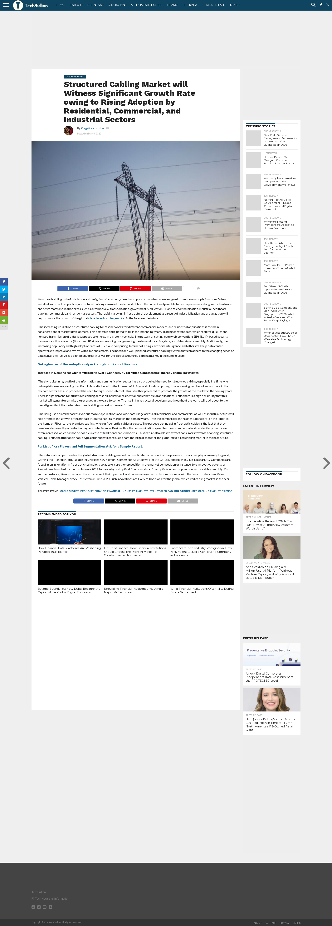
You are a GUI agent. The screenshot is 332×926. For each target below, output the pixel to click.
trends (227, 491)
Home (60, 4)
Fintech (75, 4)
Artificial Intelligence (146, 4)
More (234, 4)
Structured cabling (164, 491)
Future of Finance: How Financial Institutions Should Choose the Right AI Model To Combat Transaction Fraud (135, 551)
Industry (128, 491)
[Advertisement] (166, 39)
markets (142, 491)
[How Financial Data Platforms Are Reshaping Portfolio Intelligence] (69, 538)
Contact (271, 923)
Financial (114, 491)
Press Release (215, 4)
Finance (172, 4)
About (258, 923)
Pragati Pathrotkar (92, 128)
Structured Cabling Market (200, 491)
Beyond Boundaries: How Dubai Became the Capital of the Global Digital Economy (69, 590)
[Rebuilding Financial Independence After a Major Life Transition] (135, 579)
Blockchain (116, 4)
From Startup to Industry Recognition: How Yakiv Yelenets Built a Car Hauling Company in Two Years (201, 551)
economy (87, 491)
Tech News (94, 4)
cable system (69, 491)
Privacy (284, 923)
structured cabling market (107, 318)
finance (100, 491)
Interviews (191, 4)
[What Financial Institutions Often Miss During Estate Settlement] (202, 579)
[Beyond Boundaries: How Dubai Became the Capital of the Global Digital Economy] (69, 579)
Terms (296, 923)
